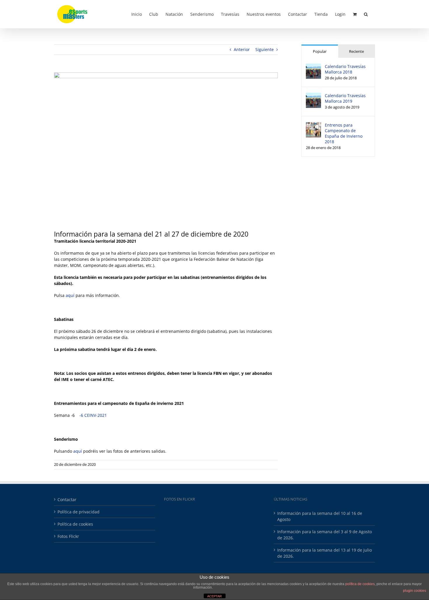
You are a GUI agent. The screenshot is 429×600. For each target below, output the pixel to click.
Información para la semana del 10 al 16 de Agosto (319, 516)
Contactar (66, 499)
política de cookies (360, 584)
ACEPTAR (214, 596)
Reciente (356, 51)
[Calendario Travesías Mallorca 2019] (313, 96)
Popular (320, 51)
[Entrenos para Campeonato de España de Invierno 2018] (313, 125)
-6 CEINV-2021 (93, 415)
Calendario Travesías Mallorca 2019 (345, 98)
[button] (366, 13)
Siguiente (264, 49)
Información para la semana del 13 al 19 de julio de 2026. (324, 553)
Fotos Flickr (68, 536)
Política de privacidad (78, 512)
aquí (70, 295)
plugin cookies (414, 591)
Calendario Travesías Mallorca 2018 (345, 69)
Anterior (242, 49)
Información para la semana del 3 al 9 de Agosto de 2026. (324, 534)
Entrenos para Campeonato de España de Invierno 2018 (343, 133)
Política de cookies (75, 524)
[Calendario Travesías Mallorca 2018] (313, 66)
